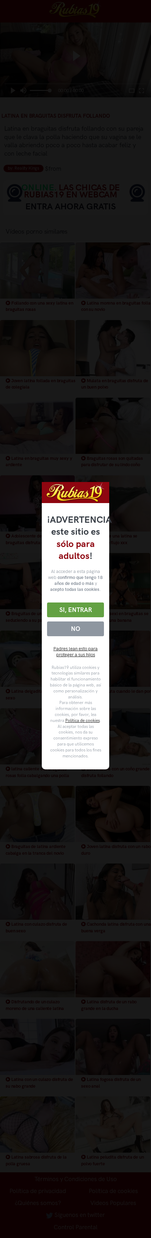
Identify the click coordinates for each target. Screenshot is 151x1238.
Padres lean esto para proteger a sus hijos (75, 651)
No (75, 629)
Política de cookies (82, 720)
